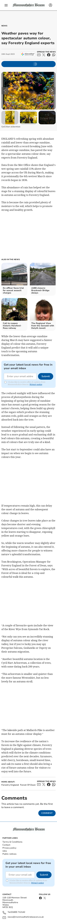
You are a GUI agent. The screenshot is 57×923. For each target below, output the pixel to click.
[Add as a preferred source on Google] (28, 54)
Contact (6, 844)
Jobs (4, 850)
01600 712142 (18, 912)
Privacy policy (9, 847)
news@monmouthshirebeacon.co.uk (26, 917)
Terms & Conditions (12, 841)
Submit (45, 376)
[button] (6, 5)
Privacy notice (36, 384)
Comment (47, 813)
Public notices (9, 853)
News (4, 26)
